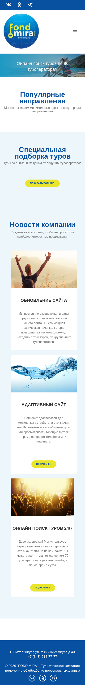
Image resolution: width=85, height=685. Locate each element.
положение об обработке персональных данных (42, 670)
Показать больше (42, 183)
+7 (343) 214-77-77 (42, 656)
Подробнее (43, 464)
